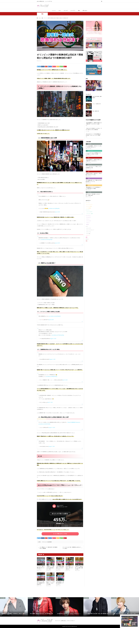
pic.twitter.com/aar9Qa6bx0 (55, 316)
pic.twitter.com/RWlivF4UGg (51, 376)
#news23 (69, 422)
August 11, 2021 (52, 427)
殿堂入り (87, 239)
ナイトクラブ (88, 220)
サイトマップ (57, 620)
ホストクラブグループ (90, 229)
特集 (79, 10)
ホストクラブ (88, 228)
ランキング (88, 235)
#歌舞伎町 (73, 422)
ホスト (60, 10)
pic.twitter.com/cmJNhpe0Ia (53, 208)
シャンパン (54, 10)
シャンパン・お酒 (89, 213)
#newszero (78, 422)
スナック (87, 219)
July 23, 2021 (57, 243)
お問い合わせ (85, 10)
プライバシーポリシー (71, 620)
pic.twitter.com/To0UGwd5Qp (58, 335)
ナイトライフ (73, 10)
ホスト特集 (87, 131)
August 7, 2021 (53, 338)
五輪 (48, 541)
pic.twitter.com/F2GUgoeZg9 (46, 239)
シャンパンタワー (89, 211)
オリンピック (45, 541)
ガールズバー (88, 217)
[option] (17, 607)
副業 (86, 237)
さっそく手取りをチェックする (60, 533)
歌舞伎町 (50, 541)
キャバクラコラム (89, 204)
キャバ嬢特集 (88, 208)
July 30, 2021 (51, 319)
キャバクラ (66, 10)
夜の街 (87, 224)
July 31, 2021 (50, 402)
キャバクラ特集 (89, 206)
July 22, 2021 (57, 211)
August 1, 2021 (52, 359)
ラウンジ (87, 222)
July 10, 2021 (65, 380)
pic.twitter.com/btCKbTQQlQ (44, 424)
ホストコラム (88, 231)
